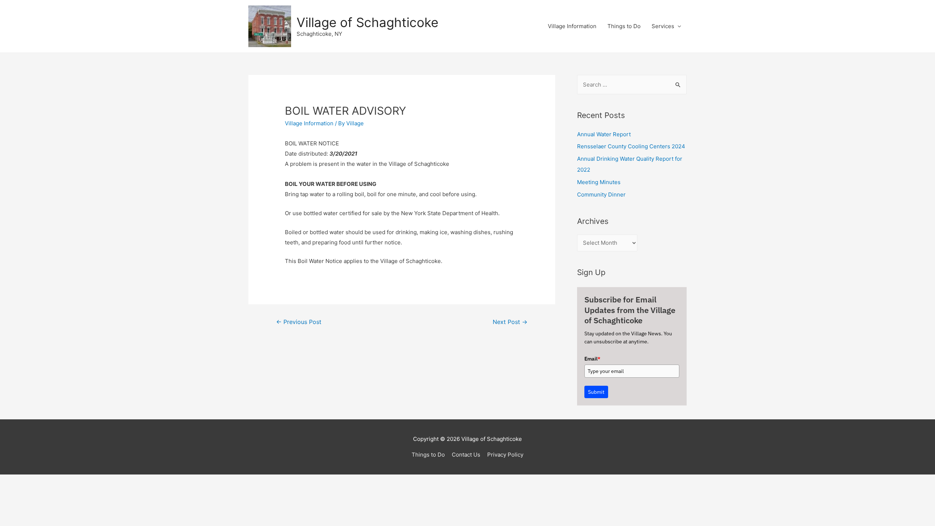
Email (592, 358)
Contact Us (466, 454)
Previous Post (298, 322)
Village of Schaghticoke (367, 22)
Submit (596, 392)
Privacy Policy (505, 454)
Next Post (510, 322)
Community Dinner (601, 194)
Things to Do (624, 26)
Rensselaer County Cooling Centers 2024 (631, 146)
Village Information (572, 26)
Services (663, 26)
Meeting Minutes (599, 182)
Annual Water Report (604, 134)
